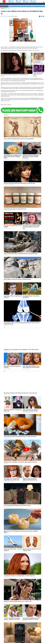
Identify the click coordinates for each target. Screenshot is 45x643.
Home (2, 8)
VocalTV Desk (5, 16)
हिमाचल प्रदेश (7, 8)
